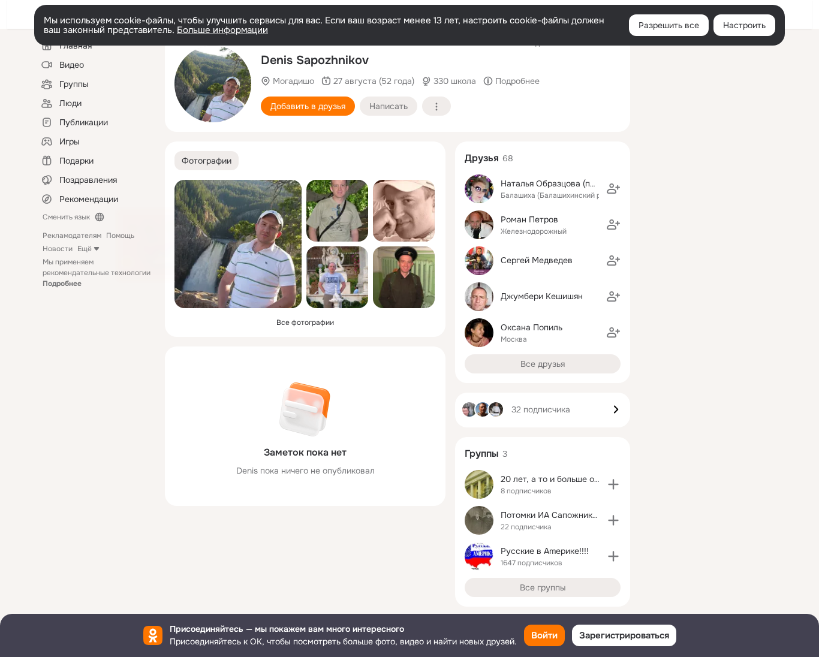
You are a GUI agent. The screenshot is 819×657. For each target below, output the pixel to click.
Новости (58, 249)
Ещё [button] (84, 249)
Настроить (744, 25)
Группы (482, 453)
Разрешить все (669, 25)
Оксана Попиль (531, 327)
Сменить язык (66, 217)
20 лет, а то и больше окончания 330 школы (589, 479)
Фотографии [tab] (206, 160)
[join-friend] (613, 189)
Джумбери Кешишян (542, 296)
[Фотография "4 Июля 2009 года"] (404, 211)
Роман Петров (529, 219)
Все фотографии (305, 322)
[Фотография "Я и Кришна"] (337, 277)
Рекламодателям (72, 235)
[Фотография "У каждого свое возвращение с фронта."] (404, 277)
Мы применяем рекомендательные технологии (96, 272)
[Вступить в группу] (613, 484)
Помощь (120, 235)
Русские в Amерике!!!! (545, 551)
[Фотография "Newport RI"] (337, 211)
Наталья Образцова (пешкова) (561, 183)
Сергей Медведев (537, 260)
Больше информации (222, 30)
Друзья (482, 158)
